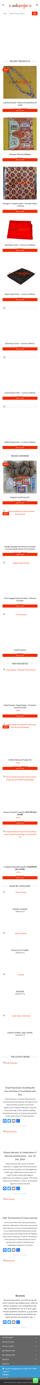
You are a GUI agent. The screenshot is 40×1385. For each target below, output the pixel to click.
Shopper (18, 1382)
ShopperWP (32, 1382)
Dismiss (6, 1374)
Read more (20, 554)
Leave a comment (20, 1126)
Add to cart (20, 110)
